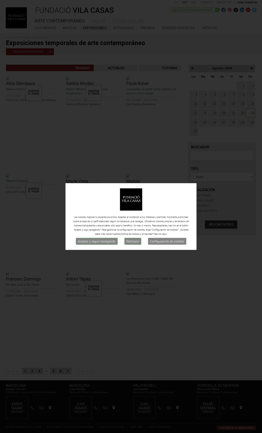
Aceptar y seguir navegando (96, 241)
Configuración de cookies (167, 241)
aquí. (164, 233)
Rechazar (132, 241)
